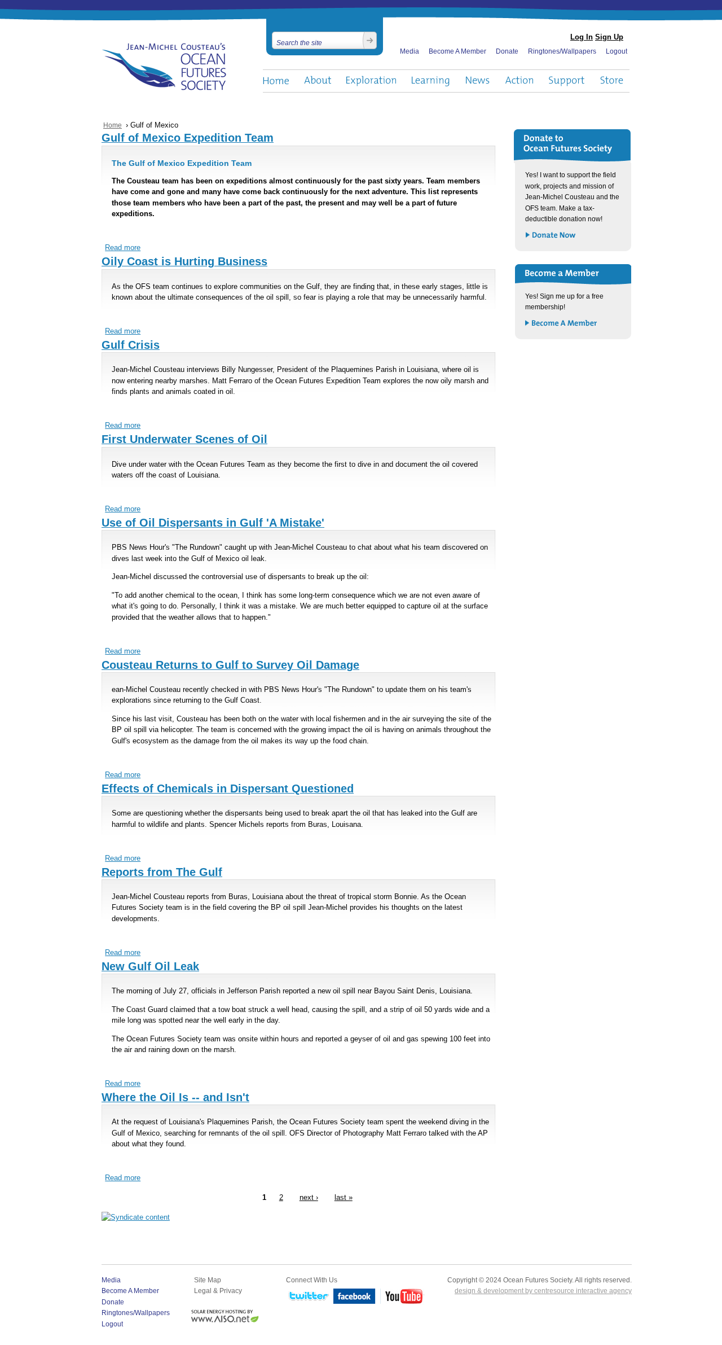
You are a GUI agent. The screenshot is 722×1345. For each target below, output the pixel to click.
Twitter (307, 1297)
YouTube (402, 1297)
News (477, 81)
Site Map (207, 1280)
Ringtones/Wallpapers (562, 51)
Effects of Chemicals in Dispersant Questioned (228, 788)
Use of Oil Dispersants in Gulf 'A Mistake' (213, 522)
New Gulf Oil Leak (150, 966)
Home (276, 81)
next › (309, 1198)
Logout (616, 51)
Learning (431, 81)
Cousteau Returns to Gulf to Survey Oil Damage (230, 665)
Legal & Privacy (218, 1291)
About (317, 81)
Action (519, 81)
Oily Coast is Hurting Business (184, 261)
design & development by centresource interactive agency (543, 1291)
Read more (122, 248)
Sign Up (609, 37)
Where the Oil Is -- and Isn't (175, 1097)
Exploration (371, 81)
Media (409, 51)
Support (566, 81)
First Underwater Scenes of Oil (184, 439)
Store (612, 81)
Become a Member (561, 323)
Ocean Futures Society (164, 66)
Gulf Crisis (131, 345)
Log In (581, 37)
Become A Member (457, 51)
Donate (507, 51)
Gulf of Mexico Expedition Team (188, 138)
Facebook (354, 1297)
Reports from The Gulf (162, 872)
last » (343, 1198)
